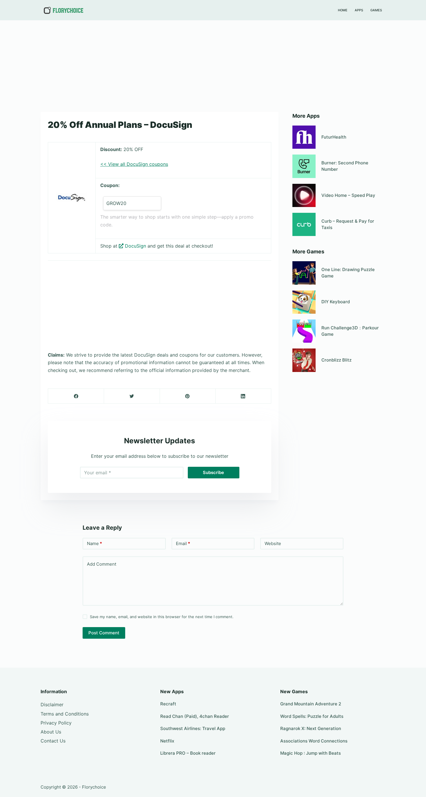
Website (273, 543)
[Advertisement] (213, 63)
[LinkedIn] (243, 396)
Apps (359, 10)
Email (183, 543)
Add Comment (101, 564)
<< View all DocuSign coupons (134, 164)
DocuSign (135, 246)
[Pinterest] (188, 396)
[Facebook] (76, 396)
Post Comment (103, 633)
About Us (51, 732)
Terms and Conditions (65, 714)
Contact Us (53, 741)
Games (376, 10)
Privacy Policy (56, 723)
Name (94, 543)
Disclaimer (52, 704)
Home (342, 10)
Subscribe (213, 472)
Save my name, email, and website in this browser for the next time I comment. (162, 616)
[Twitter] (132, 396)
